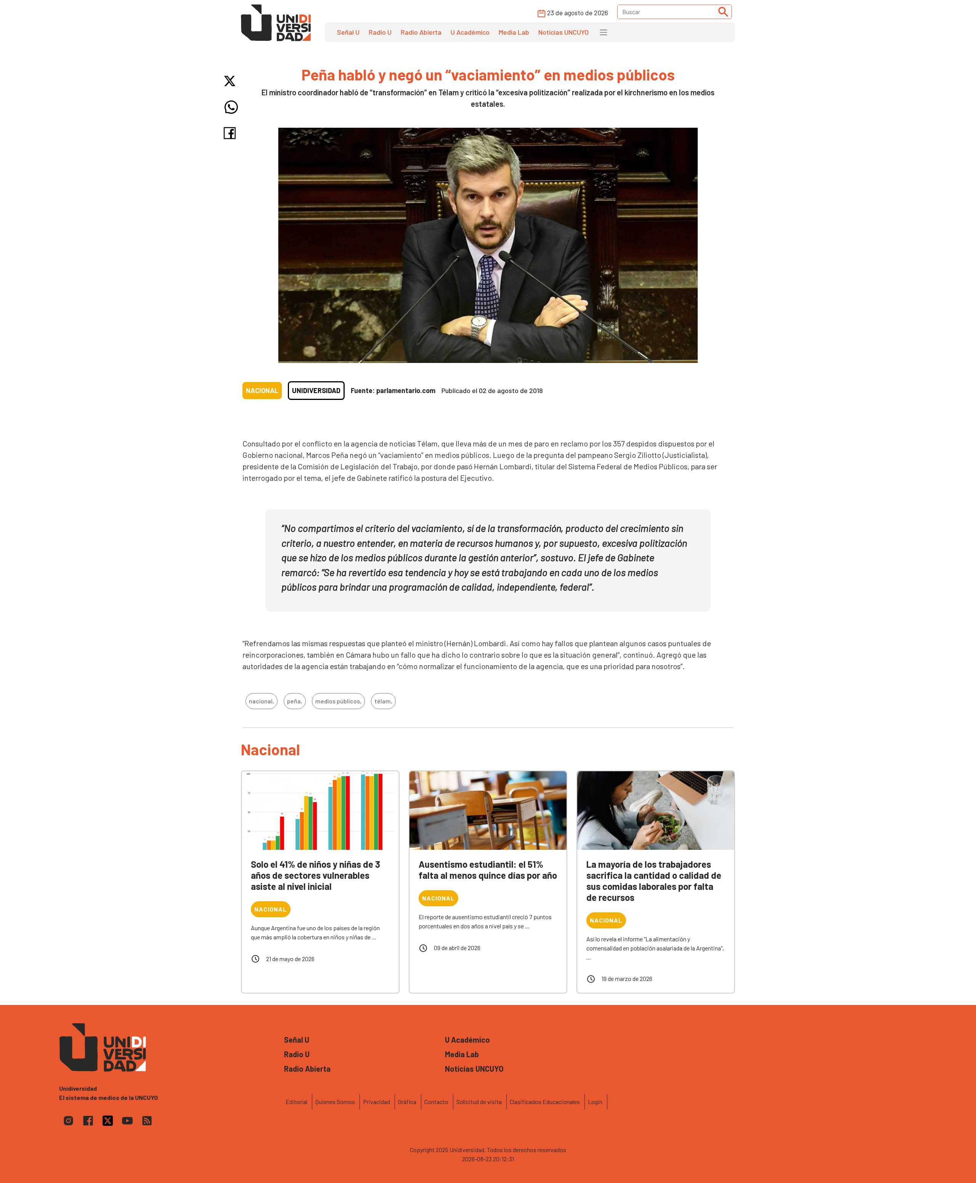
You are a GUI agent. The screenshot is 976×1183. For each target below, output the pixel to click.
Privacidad (376, 1101)
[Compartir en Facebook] (231, 133)
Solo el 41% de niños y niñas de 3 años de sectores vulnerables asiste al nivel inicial (315, 875)
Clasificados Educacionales (545, 1101)
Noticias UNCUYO (563, 32)
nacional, (261, 701)
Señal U (348, 32)
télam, (383, 701)
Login (595, 1101)
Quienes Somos (335, 1101)
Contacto (436, 1101)
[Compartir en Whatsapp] (231, 107)
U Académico (470, 32)
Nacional (262, 390)
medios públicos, (338, 701)
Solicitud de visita (479, 1101)
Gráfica (407, 1101)
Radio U (380, 32)
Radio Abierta (421, 32)
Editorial (296, 1101)
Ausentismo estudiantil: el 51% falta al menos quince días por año (488, 870)
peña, (294, 701)
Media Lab (514, 32)
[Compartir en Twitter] (231, 81)
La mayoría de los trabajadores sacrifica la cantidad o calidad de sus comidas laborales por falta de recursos (653, 880)
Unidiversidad (316, 390)
